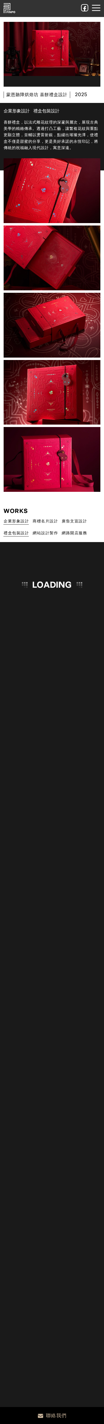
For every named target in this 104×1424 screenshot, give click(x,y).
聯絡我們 (56, 1415)
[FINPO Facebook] (84, 7)
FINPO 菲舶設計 (9, 8)
